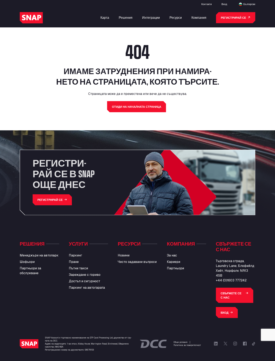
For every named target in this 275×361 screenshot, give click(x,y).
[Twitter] (225, 343)
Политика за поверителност (187, 345)
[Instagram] (235, 343)
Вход (224, 4)
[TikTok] (253, 343)
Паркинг (75, 255)
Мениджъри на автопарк (39, 255)
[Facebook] (244, 343)
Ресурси (176, 17)
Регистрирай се (233, 18)
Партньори (175, 268)
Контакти (206, 4)
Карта (104, 17)
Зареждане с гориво (84, 275)
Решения (125, 17)
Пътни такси (78, 268)
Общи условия (180, 342)
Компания (198, 17)
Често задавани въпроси (137, 262)
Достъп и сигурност (84, 281)
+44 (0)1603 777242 (231, 280)
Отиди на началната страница (136, 107)
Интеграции (151, 17)
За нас (172, 255)
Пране (74, 262)
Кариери (173, 262)
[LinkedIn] (215, 343)
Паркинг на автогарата (87, 287)
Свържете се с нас (231, 295)
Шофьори (27, 262)
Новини (123, 255)
